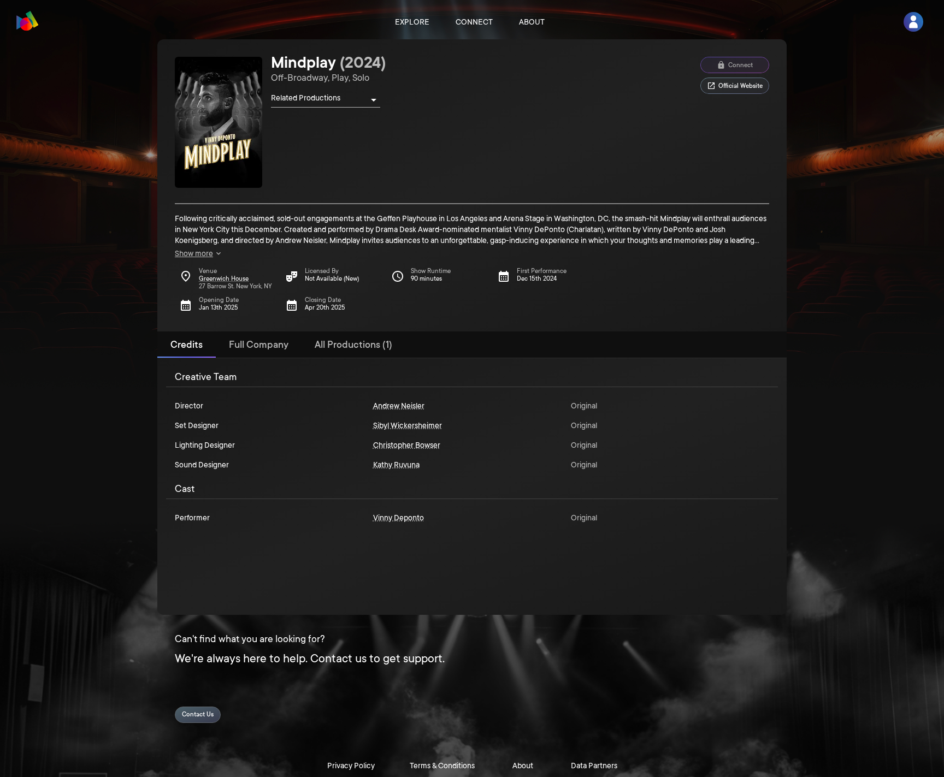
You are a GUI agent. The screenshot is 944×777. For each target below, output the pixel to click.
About (532, 21)
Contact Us (198, 714)
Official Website (740, 86)
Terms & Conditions (442, 765)
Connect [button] (740, 65)
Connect (474, 21)
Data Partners (594, 765)
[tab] (186, 344)
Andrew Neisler (398, 405)
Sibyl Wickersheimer (407, 425)
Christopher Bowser (406, 445)
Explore (412, 21)
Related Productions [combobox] (305, 97)
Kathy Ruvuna (396, 464)
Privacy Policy (351, 765)
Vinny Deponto (398, 517)
